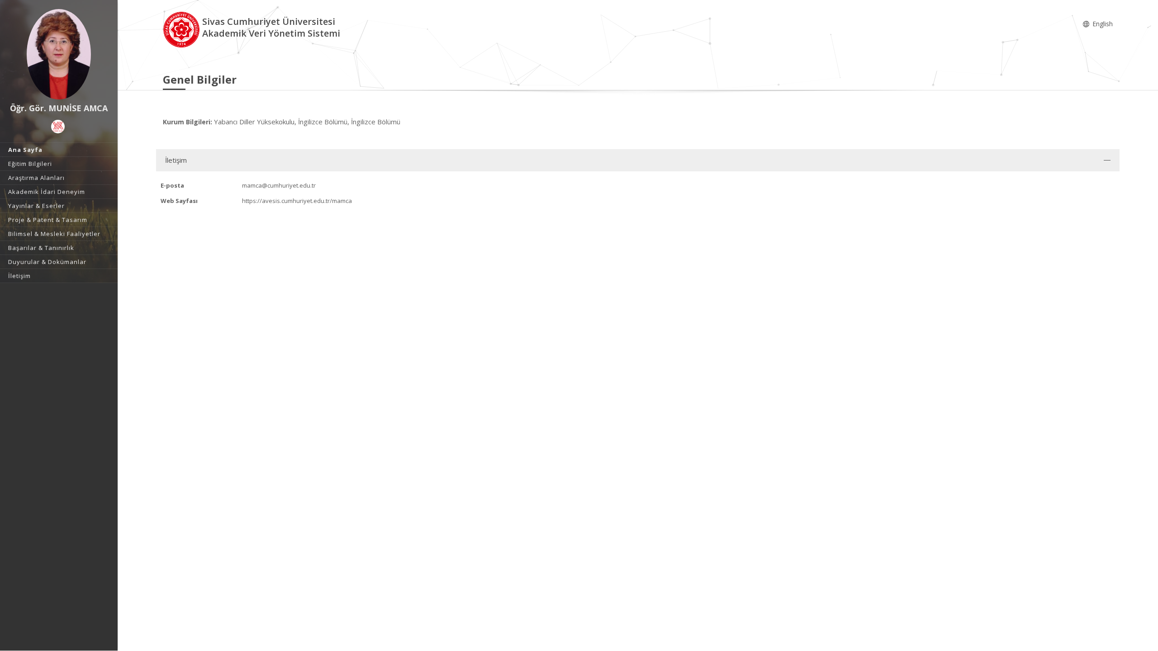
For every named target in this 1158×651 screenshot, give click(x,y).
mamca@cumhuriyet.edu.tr (279, 185)
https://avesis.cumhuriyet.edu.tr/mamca (297, 201)
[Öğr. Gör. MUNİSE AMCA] (59, 54)
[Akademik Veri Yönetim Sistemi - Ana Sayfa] (182, 28)
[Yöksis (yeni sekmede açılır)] (58, 126)
